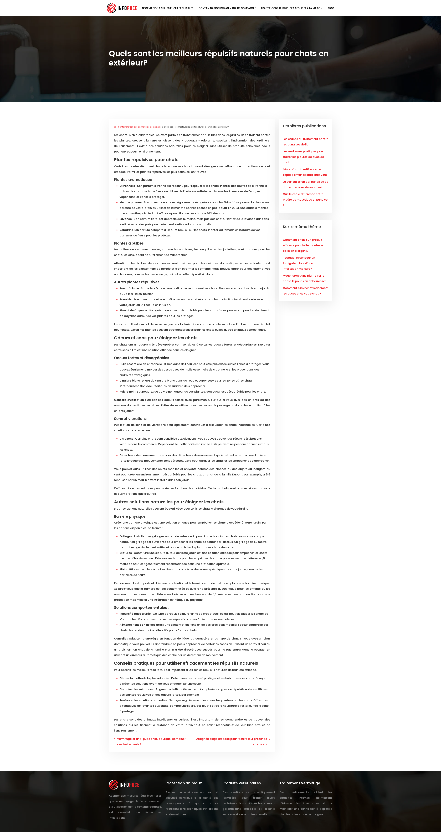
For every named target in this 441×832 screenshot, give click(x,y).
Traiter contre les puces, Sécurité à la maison (291, 8)
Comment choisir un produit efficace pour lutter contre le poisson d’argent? (303, 245)
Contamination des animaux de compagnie (227, 8)
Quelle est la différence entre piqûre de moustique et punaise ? (305, 199)
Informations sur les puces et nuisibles (167, 8)
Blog (330, 8)
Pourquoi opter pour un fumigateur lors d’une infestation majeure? (299, 263)
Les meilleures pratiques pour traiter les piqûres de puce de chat (303, 156)
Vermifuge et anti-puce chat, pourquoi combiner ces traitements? (151, 741)
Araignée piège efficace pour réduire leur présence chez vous (231, 741)
